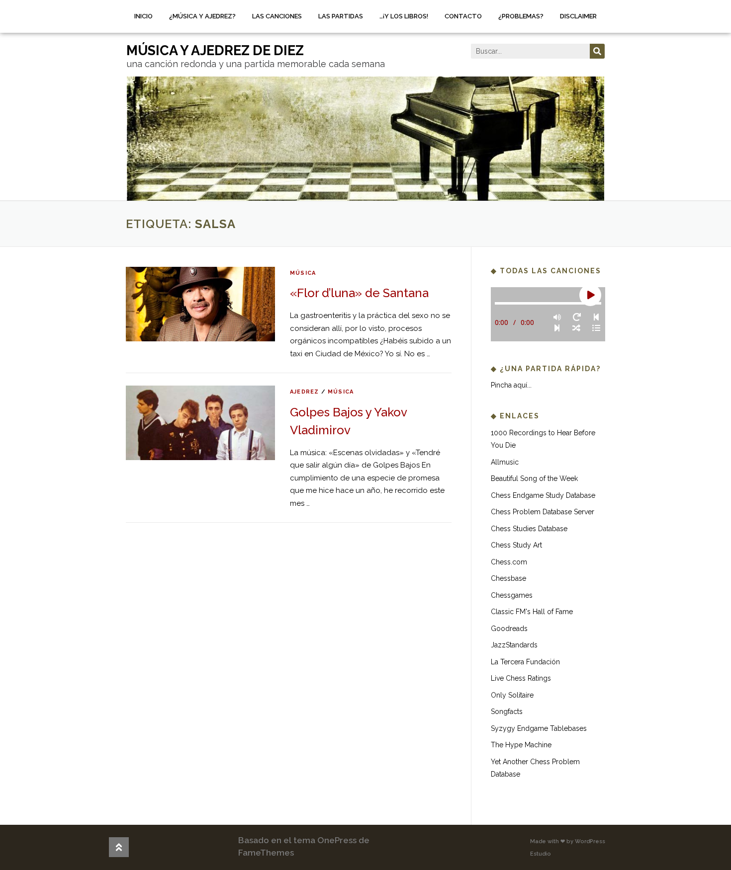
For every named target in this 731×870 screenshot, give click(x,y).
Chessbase (508, 578)
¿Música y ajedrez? (202, 16)
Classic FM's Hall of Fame (532, 612)
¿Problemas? (521, 16)
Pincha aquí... (511, 385)
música (303, 273)
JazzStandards (514, 645)
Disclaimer (578, 16)
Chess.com (509, 562)
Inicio (143, 16)
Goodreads (509, 629)
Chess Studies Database (529, 529)
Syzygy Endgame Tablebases (539, 728)
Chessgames (512, 595)
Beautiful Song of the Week (534, 478)
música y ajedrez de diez (215, 50)
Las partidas (340, 16)
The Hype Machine (521, 745)
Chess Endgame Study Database (543, 495)
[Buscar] (597, 51)
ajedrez (304, 392)
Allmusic (505, 462)
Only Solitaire (512, 695)
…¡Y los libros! (403, 16)
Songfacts (507, 711)
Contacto (463, 16)
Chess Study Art (516, 545)
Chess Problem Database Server (542, 512)
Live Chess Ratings (521, 678)
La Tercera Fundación (525, 662)
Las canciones (277, 16)
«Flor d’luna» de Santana (359, 293)
